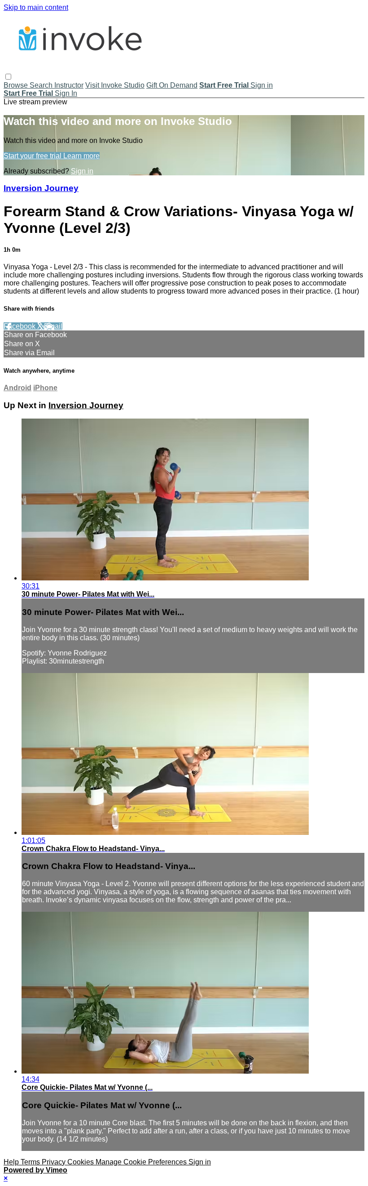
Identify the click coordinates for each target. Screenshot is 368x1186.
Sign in (261, 85)
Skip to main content (36, 7)
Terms (31, 1162)
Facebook (20, 326)
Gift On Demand (171, 85)
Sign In (66, 93)
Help (12, 1162)
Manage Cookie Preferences (142, 1162)
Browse (17, 85)
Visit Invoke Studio (115, 85)
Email (53, 326)
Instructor (68, 85)
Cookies (81, 1162)
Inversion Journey (41, 188)
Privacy (54, 1162)
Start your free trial (33, 156)
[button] (8, 77)
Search (42, 85)
